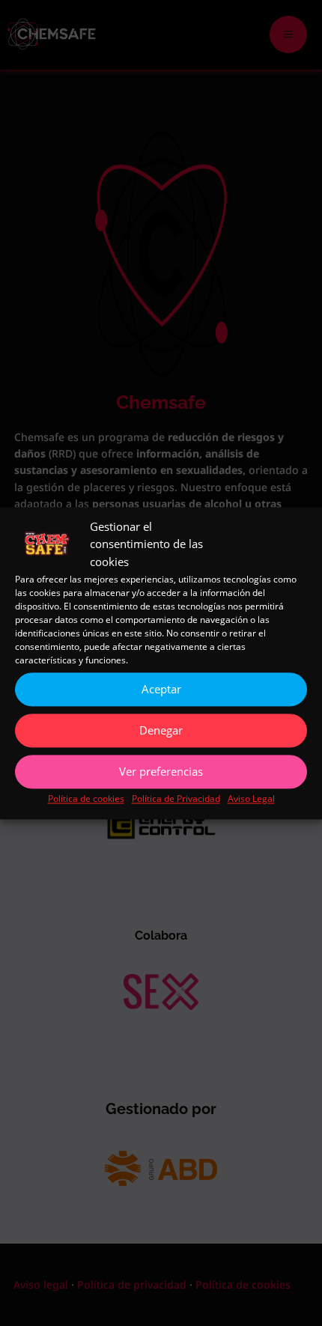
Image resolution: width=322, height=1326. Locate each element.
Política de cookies (86, 798)
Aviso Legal (251, 798)
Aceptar (161, 689)
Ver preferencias (161, 771)
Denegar (161, 730)
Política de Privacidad (176, 798)
